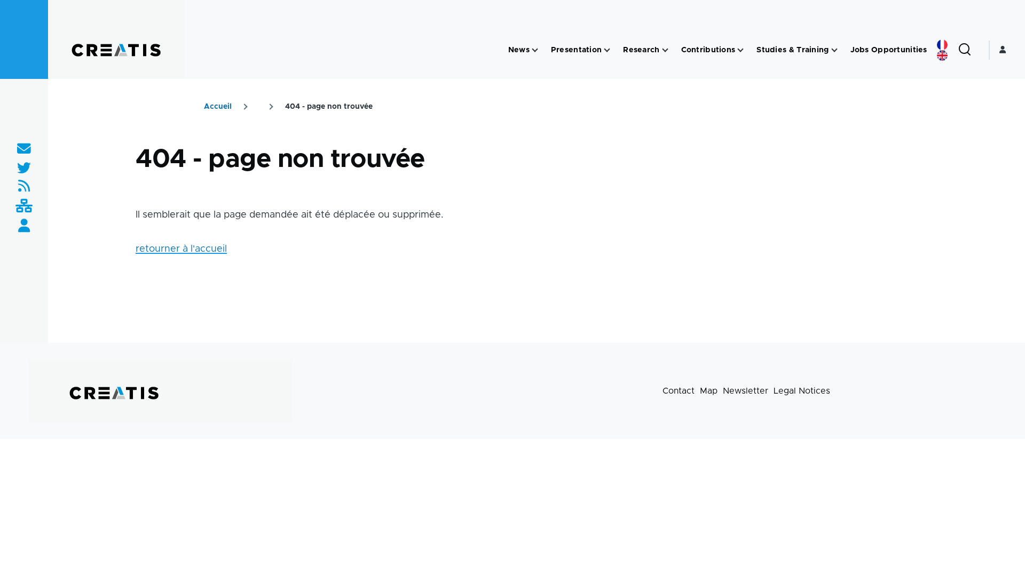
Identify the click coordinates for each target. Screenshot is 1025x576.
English (942, 55)
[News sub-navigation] (535, 50)
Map (709, 391)
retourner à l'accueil (181, 249)
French (942, 44)
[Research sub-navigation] (665, 50)
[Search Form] (964, 50)
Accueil (218, 106)
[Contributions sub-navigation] (740, 50)
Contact (679, 391)
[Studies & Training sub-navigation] (834, 50)
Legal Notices (802, 391)
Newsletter (745, 391)
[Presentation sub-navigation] (607, 50)
